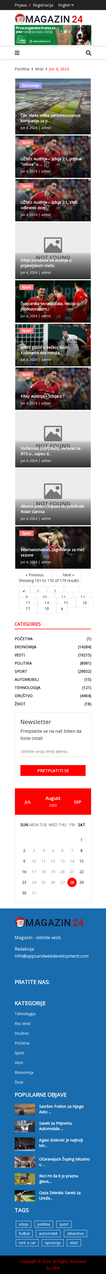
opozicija (53, 1242)
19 (53, 871)
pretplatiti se (53, 770)
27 (62, 882)
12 (82, 597)
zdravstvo (75, 1233)
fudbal (24, 1233)
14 (47, 602)
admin (46, 127)
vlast (74, 1242)
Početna (22, 68)
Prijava (21, 5)
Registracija (43, 5)
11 (64, 597)
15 (66, 602)
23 (24, 882)
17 (34, 871)
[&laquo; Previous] (24, 591)
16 (85, 602)
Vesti (39, 68)
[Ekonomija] (53, 106)
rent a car (27, 1242)
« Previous (35, 574)
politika (44, 1224)
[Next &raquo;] (62, 608)
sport (63, 1224)
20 (62, 871)
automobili (48, 1233)
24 (34, 882)
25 (43, 882)
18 (47, 608)
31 (34, 892)
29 (81, 882)
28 (72, 882)
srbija (23, 1224)
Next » (68, 574)
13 (28, 602)
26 (53, 882)
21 (72, 871)
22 (81, 871)
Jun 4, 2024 (59, 68)
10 (45, 597)
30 (24, 892)
